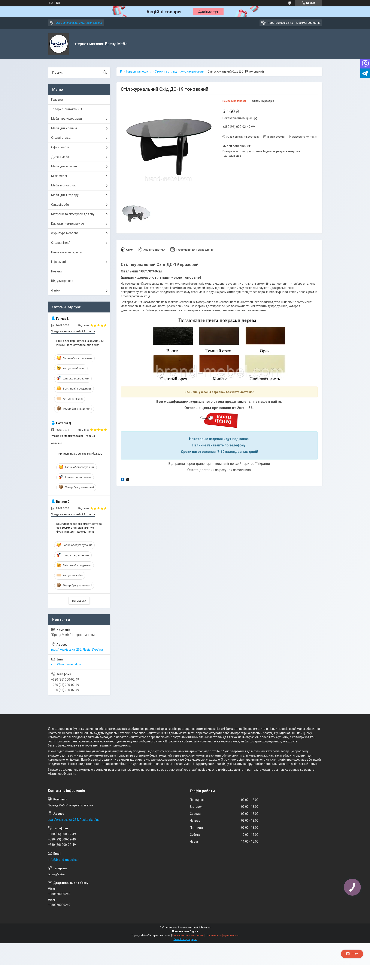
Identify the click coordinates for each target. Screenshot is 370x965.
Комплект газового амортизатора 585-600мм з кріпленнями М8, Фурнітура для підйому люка (79, 527)
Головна (57, 99)
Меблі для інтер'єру (65, 195)
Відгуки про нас (62, 281)
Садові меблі (60, 204)
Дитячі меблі (60, 157)
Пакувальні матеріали (66, 252)
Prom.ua (205, 927)
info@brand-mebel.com (67, 664)
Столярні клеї (60, 242)
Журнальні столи (192, 71)
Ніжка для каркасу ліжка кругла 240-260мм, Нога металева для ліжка (80, 342)
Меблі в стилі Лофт (64, 185)
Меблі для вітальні (64, 166)
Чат (355, 954)
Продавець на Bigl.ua (185, 931)
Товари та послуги (139, 71)
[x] (127, 480)
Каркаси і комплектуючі (68, 223)
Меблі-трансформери (66, 118)
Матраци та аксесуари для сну (72, 214)
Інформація (59, 261)
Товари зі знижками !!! (66, 109)
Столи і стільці (61, 137)
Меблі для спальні (64, 128)
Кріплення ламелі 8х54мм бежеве (80, 453)
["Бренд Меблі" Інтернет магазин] (58, 44)
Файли (55, 290)
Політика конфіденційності (222, 935)
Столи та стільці (166, 71)
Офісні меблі (60, 147)
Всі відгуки (79, 600)
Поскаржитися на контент (188, 935)
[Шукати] (105, 72)
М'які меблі (59, 176)
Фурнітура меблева (65, 233)
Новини (56, 271)
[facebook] (122, 480)
